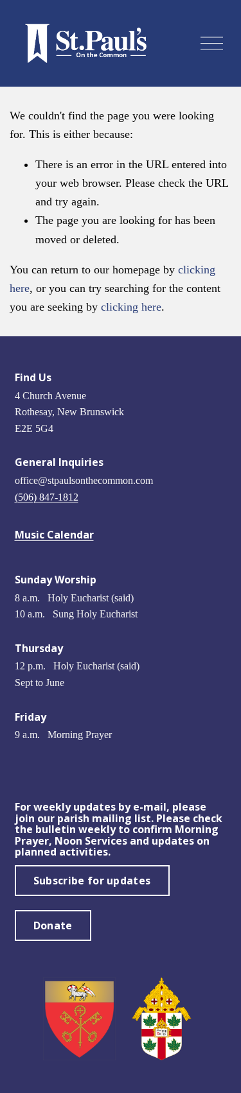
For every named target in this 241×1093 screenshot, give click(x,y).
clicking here (131, 306)
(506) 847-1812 (46, 497)
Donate (53, 925)
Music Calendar (54, 535)
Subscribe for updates (92, 881)
